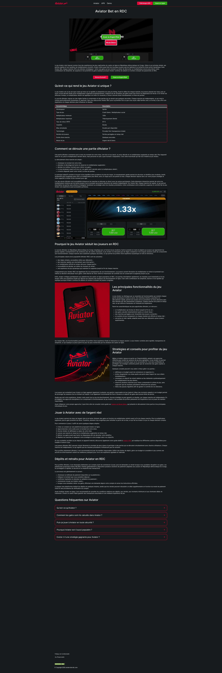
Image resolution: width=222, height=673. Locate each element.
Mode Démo (111, 43)
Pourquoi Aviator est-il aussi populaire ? (74, 530)
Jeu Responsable (59, 657)
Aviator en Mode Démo (119, 404)
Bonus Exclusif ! (100, 77)
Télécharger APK (144, 3)
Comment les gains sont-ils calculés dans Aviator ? (79, 515)
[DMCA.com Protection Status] (59, 664)
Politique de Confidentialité (62, 654)
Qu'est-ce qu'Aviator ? (66, 508)
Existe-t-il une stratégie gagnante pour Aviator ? (78, 537)
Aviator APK (127, 440)
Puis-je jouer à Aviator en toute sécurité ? (75, 522)
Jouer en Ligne (160, 3)
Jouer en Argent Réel (111, 37)
